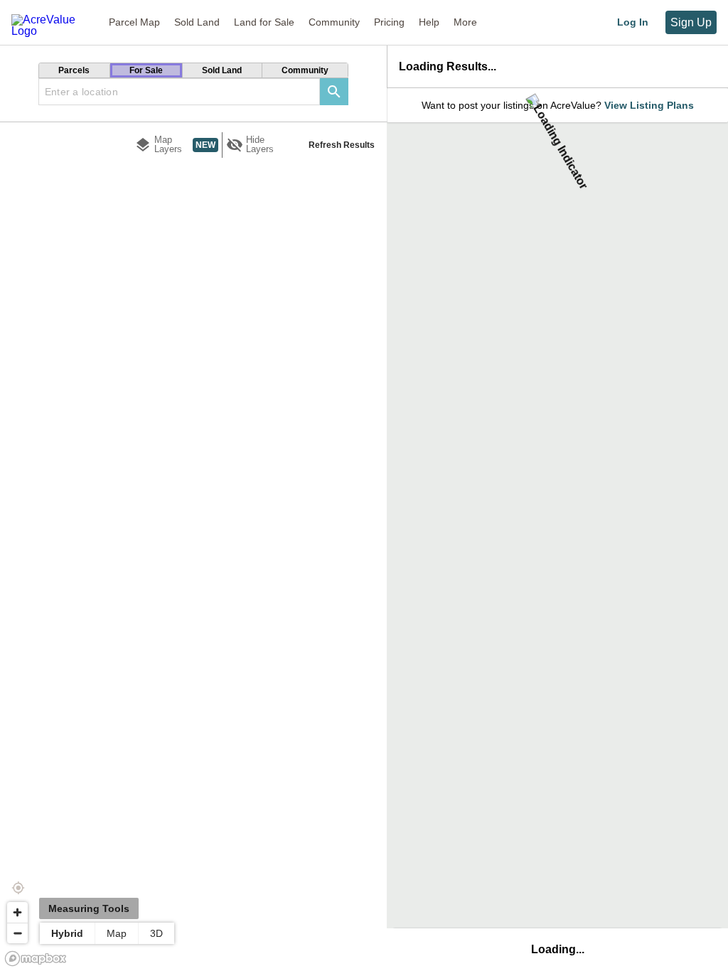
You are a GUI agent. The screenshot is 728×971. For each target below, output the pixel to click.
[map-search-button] (334, 91)
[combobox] (179, 91)
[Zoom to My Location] (17, 887)
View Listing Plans (649, 105)
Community (334, 22)
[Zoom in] (17, 912)
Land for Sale (264, 22)
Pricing (389, 22)
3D (156, 933)
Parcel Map (134, 22)
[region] (193, 529)
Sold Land (197, 22)
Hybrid (67, 933)
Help (429, 22)
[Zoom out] (17, 933)
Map (117, 933)
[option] (74, 70)
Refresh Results (342, 145)
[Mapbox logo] (35, 958)
